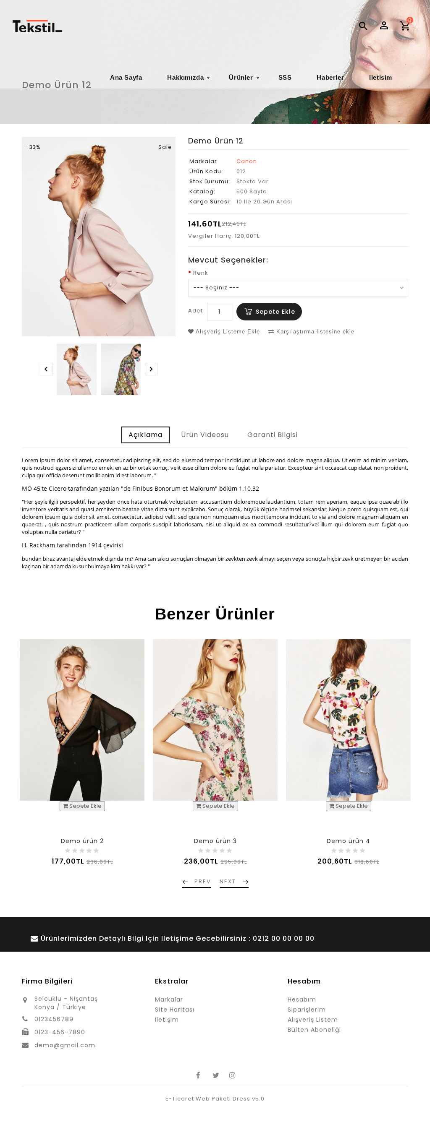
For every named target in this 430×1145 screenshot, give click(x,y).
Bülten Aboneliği (314, 1029)
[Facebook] (198, 1075)
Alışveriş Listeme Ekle (227, 331)
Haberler (330, 77)
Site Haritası (174, 1009)
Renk (200, 273)
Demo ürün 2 (82, 841)
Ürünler (245, 81)
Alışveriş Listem (313, 1019)
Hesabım (302, 999)
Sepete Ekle (275, 311)
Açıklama (145, 435)
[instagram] (231, 1075)
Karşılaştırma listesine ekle (314, 331)
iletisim (380, 77)
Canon (246, 161)
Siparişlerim (307, 1009)
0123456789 (53, 1019)
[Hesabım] (383, 25)
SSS (285, 77)
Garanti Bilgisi (272, 435)
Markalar (169, 999)
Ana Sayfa (126, 77)
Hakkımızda (189, 81)
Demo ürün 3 (215, 841)
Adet (195, 311)
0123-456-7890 (59, 1032)
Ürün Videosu (205, 435)
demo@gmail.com (64, 1045)
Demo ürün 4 (348, 841)
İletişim (167, 1019)
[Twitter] (215, 1075)
